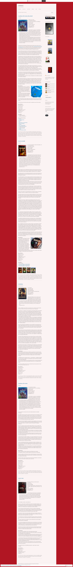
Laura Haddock (21, 134)
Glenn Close (29, 133)
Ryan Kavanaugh (29, 556)
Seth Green (38, 135)
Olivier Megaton (31, 377)
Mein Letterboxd (48, 75)
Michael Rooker (38, 134)
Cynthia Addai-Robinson (29, 376)
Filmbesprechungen (34, 131)
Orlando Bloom (26, 278)
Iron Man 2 (20, 120)
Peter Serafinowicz (28, 135)
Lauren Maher (31, 277)
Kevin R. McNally (27, 277)
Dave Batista (38, 471)
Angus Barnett (21, 275)
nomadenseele (49, 91)
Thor (19, 121)
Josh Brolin (38, 133)
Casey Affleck (38, 555)
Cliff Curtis (25, 376)
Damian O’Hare (28, 275)
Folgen (47, 115)
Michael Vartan (27, 377)
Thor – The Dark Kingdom (22, 125)
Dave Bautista (19, 133)
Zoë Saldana (19, 136)
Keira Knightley (23, 277)
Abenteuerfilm (27, 274)
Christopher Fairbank (35, 132)
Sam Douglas (34, 377)
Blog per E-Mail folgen (48, 106)
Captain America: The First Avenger (23, 122)
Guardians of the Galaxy (23, 383)
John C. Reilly (35, 133)
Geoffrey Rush (38, 275)
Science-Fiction (38, 131)
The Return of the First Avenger (22, 126)
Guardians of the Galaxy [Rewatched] (25, 16)
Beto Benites (22, 376)
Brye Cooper (24, 275)
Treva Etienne (37, 278)
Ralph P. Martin (34, 278)
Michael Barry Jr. (22, 278)
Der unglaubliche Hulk (21, 119)
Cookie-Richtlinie (19, 565)
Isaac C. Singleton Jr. (27, 276)
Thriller (37, 377)
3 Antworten (19, 385)
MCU (32, 134)
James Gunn (32, 133)
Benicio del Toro (24, 132)
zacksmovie (20, 5)
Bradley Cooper (28, 132)
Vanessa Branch (21, 279)
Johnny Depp (40, 276)
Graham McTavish (36, 376)
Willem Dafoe (39, 556)
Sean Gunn (35, 135)
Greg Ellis (24, 276)
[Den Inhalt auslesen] (45, 75)
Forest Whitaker (25, 556)
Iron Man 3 (20, 124)
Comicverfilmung (30, 131)
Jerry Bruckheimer (36, 276)
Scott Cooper (36, 556)
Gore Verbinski (21, 276)
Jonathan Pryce (20, 277)
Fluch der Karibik (21, 141)
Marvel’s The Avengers (21, 123)
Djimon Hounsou (23, 133)
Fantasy (30, 274)
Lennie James (23, 377)
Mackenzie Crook (38, 277)
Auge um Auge (20, 478)
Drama (27, 555)
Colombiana (20, 284)
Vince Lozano (25, 279)
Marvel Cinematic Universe (29, 134)
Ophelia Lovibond (24, 135)
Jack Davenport (32, 276)
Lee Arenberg (34, 277)
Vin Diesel (41, 135)
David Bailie (31, 275)
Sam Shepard (33, 556)
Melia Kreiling (35, 134)
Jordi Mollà (21, 377)
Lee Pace (25, 134)
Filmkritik (27, 133)
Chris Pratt (31, 132)
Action (27, 131)
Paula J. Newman (30, 278)
